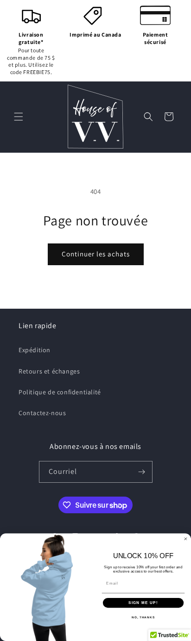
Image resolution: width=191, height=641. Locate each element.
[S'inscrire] (142, 472)
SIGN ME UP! (143, 603)
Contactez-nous (42, 413)
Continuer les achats (96, 253)
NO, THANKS (143, 617)
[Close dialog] (186, 539)
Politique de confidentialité (60, 392)
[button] (18, 116)
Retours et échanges (49, 371)
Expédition (35, 350)
